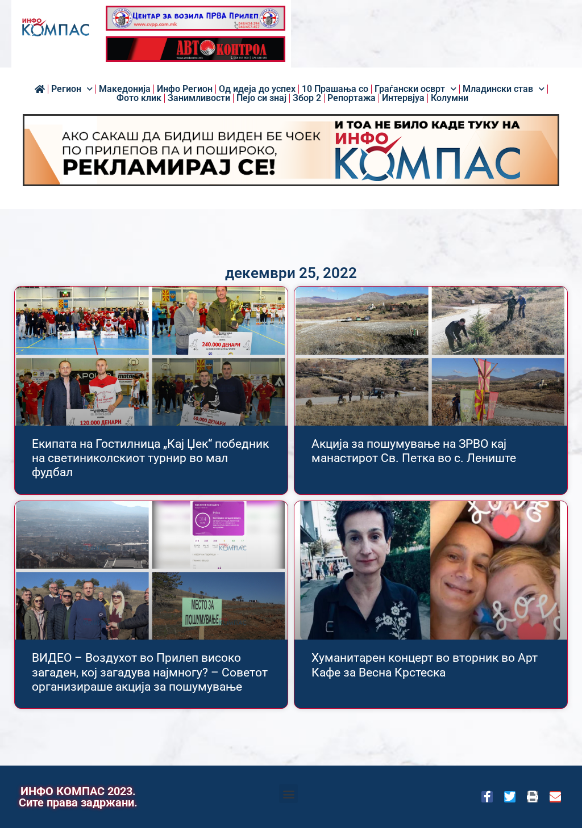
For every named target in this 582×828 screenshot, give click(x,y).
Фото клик (139, 98)
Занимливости (199, 98)
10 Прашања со (335, 89)
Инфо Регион (185, 89)
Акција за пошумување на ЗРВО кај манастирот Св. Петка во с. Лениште (413, 451)
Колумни (449, 98)
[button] (288, 793)
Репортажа (351, 98)
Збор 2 (307, 98)
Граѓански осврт (410, 89)
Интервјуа (403, 98)
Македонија (125, 89)
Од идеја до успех (257, 89)
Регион (66, 89)
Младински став (498, 89)
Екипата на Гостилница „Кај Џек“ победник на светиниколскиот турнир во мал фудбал (150, 458)
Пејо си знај (261, 98)
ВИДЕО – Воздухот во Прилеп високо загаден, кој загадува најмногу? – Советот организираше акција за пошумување (150, 672)
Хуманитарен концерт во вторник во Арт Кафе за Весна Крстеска (424, 665)
